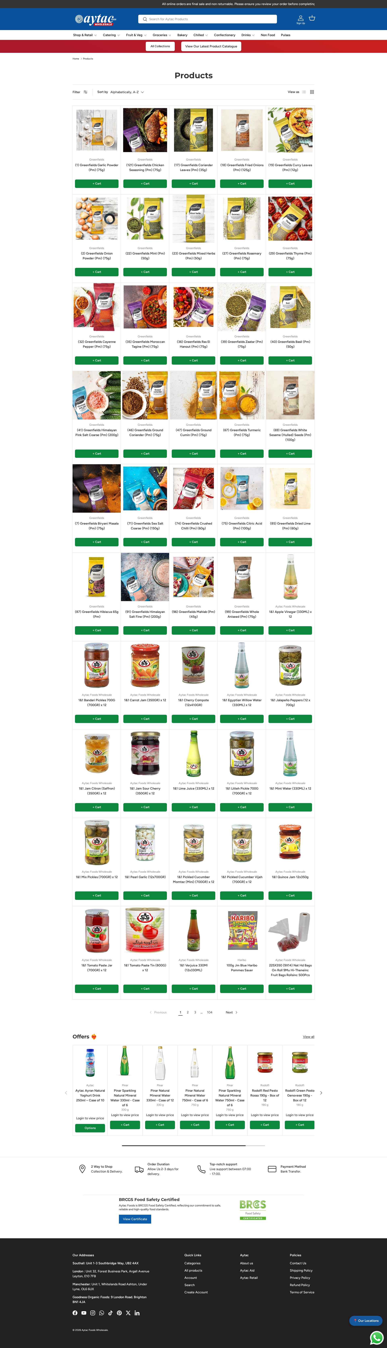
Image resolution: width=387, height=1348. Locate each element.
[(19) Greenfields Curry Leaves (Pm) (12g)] (290, 130)
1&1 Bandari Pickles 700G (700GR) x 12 (96, 702)
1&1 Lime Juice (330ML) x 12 (193, 788)
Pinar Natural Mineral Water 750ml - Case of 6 (195, 1095)
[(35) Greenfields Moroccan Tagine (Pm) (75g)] (145, 307)
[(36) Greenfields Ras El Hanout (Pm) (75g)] (193, 307)
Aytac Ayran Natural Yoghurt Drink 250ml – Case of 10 (90, 1095)
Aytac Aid (247, 1270)
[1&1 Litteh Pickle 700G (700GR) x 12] (242, 753)
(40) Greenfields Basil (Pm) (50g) (290, 344)
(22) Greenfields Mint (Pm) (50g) (145, 255)
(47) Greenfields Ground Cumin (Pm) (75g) (193, 432)
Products (88, 58)
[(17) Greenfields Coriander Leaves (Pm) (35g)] (193, 130)
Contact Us (298, 1263)
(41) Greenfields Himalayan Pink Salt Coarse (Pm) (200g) (96, 432)
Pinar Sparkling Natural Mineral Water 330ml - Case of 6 (125, 1098)
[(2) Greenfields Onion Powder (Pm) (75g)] (97, 218)
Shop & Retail (83, 35)
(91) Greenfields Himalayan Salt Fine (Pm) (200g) (145, 614)
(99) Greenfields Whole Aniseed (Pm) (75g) (242, 614)
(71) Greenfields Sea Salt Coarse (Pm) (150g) (145, 526)
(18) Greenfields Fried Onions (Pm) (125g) (242, 167)
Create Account (196, 1292)
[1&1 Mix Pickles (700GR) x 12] (97, 842)
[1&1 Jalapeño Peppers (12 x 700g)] (290, 665)
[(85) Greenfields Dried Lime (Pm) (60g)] (290, 488)
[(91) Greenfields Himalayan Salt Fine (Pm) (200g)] (145, 577)
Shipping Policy (301, 1270)
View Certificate (135, 1219)
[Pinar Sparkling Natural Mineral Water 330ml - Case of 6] (125, 1062)
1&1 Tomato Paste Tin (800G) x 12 (145, 967)
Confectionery (224, 35)
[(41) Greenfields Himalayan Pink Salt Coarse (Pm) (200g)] (97, 395)
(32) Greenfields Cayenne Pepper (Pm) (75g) (97, 344)
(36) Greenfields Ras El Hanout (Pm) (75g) (193, 344)
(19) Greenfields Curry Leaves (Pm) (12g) (290, 167)
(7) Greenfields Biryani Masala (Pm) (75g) (97, 526)
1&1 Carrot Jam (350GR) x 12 (145, 700)
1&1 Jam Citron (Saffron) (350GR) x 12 (97, 791)
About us (246, 1263)
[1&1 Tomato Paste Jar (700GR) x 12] (97, 930)
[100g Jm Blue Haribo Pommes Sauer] (242, 930)
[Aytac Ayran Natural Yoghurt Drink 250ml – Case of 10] (90, 1062)
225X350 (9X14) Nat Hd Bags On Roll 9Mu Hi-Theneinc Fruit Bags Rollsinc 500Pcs (290, 970)
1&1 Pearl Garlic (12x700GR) (145, 877)
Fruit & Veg (134, 35)
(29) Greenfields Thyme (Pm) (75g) (290, 255)
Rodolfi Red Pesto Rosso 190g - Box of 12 (264, 1095)
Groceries (160, 35)
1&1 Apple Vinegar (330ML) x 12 (290, 614)
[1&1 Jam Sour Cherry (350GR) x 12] (145, 753)
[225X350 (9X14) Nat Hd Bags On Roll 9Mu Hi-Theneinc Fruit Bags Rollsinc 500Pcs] (290, 930)
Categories (192, 1263)
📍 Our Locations (366, 1321)
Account (190, 1278)
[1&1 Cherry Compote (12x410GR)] (193, 665)
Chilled (199, 35)
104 (209, 1012)
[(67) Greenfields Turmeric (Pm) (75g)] (242, 395)
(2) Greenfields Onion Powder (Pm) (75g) (97, 255)
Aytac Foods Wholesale (95, 1330)
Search (189, 1285)
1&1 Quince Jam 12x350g (290, 877)
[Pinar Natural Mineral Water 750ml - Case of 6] (195, 1062)
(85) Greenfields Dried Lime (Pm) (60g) (290, 526)
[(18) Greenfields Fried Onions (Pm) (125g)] (242, 130)
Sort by (102, 92)
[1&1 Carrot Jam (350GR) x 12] (145, 665)
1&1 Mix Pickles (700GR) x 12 (97, 877)
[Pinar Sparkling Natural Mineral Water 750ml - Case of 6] (229, 1062)
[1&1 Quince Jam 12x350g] (290, 842)
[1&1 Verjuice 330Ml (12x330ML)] (193, 930)
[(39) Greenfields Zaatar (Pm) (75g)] (242, 307)
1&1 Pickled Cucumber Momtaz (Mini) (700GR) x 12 (193, 879)
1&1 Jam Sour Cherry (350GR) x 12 (145, 791)
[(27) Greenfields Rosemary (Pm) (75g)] (242, 218)
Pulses (285, 35)
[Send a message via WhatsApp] (377, 1338)
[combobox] (207, 19)
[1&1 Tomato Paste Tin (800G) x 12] (145, 930)
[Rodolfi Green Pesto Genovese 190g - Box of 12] (299, 1062)
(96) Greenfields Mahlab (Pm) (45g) (193, 614)
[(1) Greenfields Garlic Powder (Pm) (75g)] (97, 130)
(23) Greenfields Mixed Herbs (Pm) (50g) (193, 255)
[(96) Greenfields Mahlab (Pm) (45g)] (193, 577)
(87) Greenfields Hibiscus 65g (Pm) (97, 614)
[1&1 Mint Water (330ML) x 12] (290, 753)
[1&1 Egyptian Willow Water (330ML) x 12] (242, 665)
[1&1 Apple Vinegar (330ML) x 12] (290, 577)
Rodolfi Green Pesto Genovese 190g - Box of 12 (299, 1095)
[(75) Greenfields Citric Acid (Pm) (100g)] (242, 488)
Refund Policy (300, 1285)
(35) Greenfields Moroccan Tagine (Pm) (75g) (145, 344)
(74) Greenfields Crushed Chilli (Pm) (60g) (193, 526)
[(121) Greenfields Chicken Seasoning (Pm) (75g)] (145, 130)
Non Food (268, 35)
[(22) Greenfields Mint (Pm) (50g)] (145, 218)
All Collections (160, 46)
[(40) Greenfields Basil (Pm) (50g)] (290, 307)
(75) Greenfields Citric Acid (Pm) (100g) (242, 526)
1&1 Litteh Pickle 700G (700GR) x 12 (242, 791)
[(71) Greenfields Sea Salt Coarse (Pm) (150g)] (145, 488)
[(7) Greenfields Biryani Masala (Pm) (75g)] (97, 488)
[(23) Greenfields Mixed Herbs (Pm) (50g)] (193, 218)
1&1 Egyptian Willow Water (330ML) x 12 (242, 702)
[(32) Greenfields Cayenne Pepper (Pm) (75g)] (97, 307)
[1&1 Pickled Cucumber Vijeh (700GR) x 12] (242, 842)
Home (76, 58)
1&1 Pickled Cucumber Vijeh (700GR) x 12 (241, 879)
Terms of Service (302, 1292)
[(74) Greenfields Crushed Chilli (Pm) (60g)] (193, 488)
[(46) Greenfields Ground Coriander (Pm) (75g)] (145, 395)
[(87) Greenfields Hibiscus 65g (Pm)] (97, 577)
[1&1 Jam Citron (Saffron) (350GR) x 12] (97, 753)
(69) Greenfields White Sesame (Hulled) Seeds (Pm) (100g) (290, 435)
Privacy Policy (300, 1278)
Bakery (182, 35)
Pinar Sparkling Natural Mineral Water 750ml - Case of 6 (229, 1098)
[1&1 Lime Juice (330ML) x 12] (193, 753)
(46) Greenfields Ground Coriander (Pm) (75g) (145, 432)
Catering (109, 35)
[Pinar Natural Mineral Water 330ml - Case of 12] (160, 1062)
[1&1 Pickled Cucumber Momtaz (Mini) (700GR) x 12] (193, 842)
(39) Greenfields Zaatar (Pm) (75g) (242, 344)
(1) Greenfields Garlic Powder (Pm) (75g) (96, 167)
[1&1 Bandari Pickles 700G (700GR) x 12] (97, 665)
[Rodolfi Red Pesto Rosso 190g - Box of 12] (265, 1062)
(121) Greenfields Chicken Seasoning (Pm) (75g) (145, 167)
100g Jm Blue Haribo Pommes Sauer (242, 967)
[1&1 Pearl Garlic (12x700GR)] (145, 842)
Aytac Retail (249, 1278)
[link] (158, 1012)
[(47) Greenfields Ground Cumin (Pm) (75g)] (193, 395)
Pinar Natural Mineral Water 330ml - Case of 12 (160, 1095)
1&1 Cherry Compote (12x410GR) (193, 702)
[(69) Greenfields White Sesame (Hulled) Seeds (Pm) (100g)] (290, 395)
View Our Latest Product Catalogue (211, 46)
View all (308, 1037)
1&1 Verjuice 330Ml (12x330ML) (194, 967)
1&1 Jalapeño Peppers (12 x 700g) (290, 702)
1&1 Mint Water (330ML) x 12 (290, 788)
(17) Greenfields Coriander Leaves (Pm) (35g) (193, 167)
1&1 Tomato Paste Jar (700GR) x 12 (96, 967)
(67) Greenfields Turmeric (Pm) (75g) (242, 432)
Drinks (246, 35)
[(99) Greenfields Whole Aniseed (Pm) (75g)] (242, 577)
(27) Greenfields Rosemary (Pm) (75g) (241, 255)
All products (193, 1270)
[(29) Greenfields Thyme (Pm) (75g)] (290, 218)
